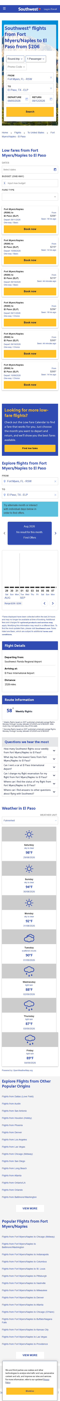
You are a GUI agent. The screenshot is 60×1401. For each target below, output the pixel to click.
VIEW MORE (30, 1208)
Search (30, 111)
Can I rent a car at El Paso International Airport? (24, 767)
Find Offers (30, 537)
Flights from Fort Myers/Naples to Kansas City (25, 1329)
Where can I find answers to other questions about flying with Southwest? (27, 792)
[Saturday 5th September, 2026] (42, 587)
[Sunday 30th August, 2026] (12, 587)
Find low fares (30, 448)
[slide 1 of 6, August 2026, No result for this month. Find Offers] (30, 533)
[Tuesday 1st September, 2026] (22, 587)
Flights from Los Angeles (14, 1139)
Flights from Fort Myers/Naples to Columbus (24, 1261)
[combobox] (30, 481)
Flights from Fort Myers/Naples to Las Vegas (24, 1337)
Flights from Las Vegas (13, 1146)
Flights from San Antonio (14, 1111)
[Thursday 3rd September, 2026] (32, 587)
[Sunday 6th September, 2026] (48, 587)
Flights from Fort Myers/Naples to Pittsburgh (24, 1276)
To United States (36, 132)
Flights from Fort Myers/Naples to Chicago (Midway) (28, 1236)
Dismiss (30, 1391)
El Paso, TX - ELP (18, 90)
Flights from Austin (11, 1103)
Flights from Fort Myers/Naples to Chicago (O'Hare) (28, 1312)
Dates (5, 162)
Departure (14, 97)
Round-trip (14, 58)
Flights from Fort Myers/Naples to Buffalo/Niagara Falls (27, 1321)
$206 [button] (34, 46)
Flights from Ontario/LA (13, 1182)
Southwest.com (43, 628)
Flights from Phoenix (12, 1125)
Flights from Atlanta (11, 1175)
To (9, 86)
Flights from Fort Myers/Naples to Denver (23, 1297)
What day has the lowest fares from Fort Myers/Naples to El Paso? (25, 759)
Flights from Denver (12, 1132)
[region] (29, 1381)
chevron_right (55, 533)
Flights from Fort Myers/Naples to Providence (25, 1344)
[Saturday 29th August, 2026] (7, 587)
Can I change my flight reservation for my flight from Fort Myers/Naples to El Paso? (25, 775)
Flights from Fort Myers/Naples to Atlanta (22, 1304)
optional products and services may (36, 622)
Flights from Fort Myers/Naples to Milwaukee (24, 1290)
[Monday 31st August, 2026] (17, 587)
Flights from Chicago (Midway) (17, 1154)
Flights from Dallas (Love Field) (18, 1096)
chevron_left (4, 533)
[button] (4, 8)
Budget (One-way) (13, 176)
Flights (17, 132)
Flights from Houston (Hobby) (17, 1118)
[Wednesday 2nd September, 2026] (27, 587)
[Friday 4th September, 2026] (37, 587)
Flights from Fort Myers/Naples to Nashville (24, 1283)
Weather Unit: (48, 815)
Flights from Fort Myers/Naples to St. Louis (23, 1268)
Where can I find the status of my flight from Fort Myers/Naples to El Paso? (27, 783)
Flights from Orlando (12, 1190)
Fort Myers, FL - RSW (20, 79)
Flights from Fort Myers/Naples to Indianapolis (25, 1254)
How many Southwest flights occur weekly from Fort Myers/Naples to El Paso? (26, 750)
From (11, 75)
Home (5, 132)
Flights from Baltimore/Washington (19, 1197)
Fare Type (8, 190)
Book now (30, 229)
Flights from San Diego (13, 1161)
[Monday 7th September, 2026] (53, 587)
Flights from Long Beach (14, 1168)
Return (36, 97)
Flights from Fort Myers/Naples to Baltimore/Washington (19, 1245)
